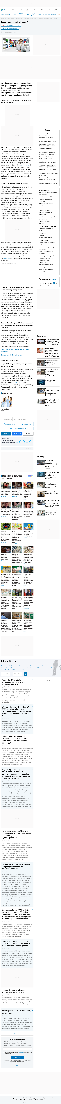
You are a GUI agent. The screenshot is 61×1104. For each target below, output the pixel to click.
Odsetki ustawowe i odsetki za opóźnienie (48, 243)
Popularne (43, 133)
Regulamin (46, 1095)
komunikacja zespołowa (20, 415)
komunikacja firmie (7, 415)
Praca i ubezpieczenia (22, 665)
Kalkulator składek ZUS (46, 212)
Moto (39, 14)
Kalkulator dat (43, 223)
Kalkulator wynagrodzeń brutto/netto (46, 200)
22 (54, 283)
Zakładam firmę (13, 663)
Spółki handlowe (44, 230)
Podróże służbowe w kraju (47, 258)
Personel (29, 18)
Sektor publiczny (21, 14)
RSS (16, 1097)
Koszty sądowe (44, 233)
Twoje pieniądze (33, 14)
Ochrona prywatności (14, 1095)
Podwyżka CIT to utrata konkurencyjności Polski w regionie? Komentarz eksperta (47, 136)
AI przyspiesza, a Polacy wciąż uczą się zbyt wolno (49, 174)
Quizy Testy (43, 271)
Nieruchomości (46, 14)
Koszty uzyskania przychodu (47, 256)
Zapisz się (17, 1054)
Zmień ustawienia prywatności (31, 1095)
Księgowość (4, 14)
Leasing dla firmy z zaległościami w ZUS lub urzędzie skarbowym (49, 170)
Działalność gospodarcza (46, 228)
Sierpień (54, 279)
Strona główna (4, 18)
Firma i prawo (42, 336)
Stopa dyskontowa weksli (46, 269)
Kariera (54, 1095)
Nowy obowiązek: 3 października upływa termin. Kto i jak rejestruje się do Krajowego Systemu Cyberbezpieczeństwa (48, 153)
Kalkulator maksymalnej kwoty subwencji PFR (48, 218)
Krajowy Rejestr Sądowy (46, 237)
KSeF (59, 14)
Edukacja (53, 14)
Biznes (14, 14)
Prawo (27, 14)
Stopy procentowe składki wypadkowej (47, 252)
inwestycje (4, 254)
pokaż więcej (16, 1031)
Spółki (21, 663)
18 (44, 283)
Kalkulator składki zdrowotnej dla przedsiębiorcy (49, 193)
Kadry (9, 14)
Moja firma (11, 18)
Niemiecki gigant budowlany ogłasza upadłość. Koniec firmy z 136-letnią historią (48, 178)
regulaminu (21, 1049)
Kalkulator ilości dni (45, 221)
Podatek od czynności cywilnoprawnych (46, 261)
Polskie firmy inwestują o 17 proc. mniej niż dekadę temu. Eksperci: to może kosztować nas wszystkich (49, 166)
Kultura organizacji (37, 18)
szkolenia (18, 379)
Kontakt (22, 1097)
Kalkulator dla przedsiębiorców (48, 197)
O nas (4, 1095)
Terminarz (45, 279)
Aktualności (4, 663)
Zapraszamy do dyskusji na (12, 351)
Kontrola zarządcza (45, 235)
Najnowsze (49, 133)
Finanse (32, 663)
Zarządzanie (23, 18)
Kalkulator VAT (44, 214)
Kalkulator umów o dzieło (46, 205)
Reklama (30, 1097)
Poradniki (3, 667)
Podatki (38, 665)
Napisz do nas (27, 420)
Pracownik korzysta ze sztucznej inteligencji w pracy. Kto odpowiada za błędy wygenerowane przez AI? (49, 182)
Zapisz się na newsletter (20, 424)
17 (41, 283)
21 (52, 283)
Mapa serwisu (39, 1097)
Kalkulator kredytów (45, 210)
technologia (13, 165)
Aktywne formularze (50, 226)
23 (57, 283)
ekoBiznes (52, 665)
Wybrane (56, 133)
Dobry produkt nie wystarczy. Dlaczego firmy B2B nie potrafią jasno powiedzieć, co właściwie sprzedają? (48, 145)
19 (46, 283)
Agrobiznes (45, 665)
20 (49, 283)
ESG (23, 667)
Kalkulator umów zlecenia (47, 203)
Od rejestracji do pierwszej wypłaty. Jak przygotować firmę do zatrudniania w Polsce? (49, 157)
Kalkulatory (46, 190)
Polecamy (41, 457)
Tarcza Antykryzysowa (14, 667)
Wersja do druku (10, 420)
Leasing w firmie (41, 663)
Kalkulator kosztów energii (47, 208)
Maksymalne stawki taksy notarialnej (46, 266)
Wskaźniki (45, 240)
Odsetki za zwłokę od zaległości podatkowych (48, 248)
